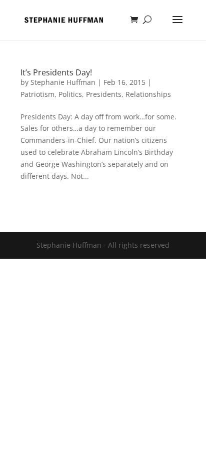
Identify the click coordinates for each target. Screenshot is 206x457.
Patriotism (37, 94)
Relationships (148, 94)
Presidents (104, 94)
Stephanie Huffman (63, 82)
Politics (70, 94)
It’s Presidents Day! (56, 72)
